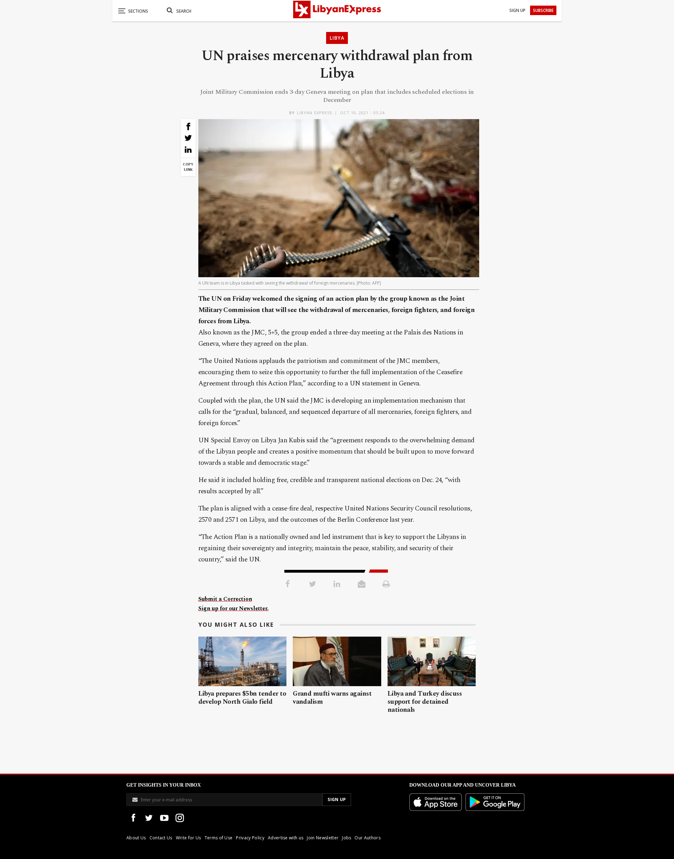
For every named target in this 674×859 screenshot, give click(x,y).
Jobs (346, 838)
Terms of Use (219, 838)
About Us (136, 838)
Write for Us (188, 838)
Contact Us (161, 838)
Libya (337, 37)
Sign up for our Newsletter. (233, 608)
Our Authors (368, 838)
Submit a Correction (225, 599)
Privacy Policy (250, 838)
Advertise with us (285, 838)
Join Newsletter (322, 838)
